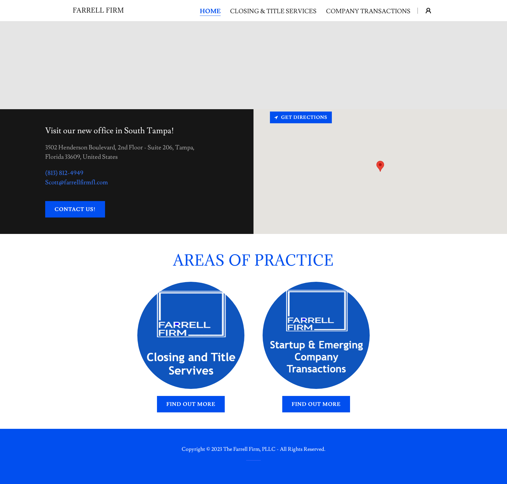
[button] (428, 10)
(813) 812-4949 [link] (64, 173)
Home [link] (210, 11)
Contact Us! (75, 209)
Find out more (190, 404)
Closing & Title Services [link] (273, 11)
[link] (98, 11)
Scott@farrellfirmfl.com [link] (76, 182)
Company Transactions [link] (368, 11)
